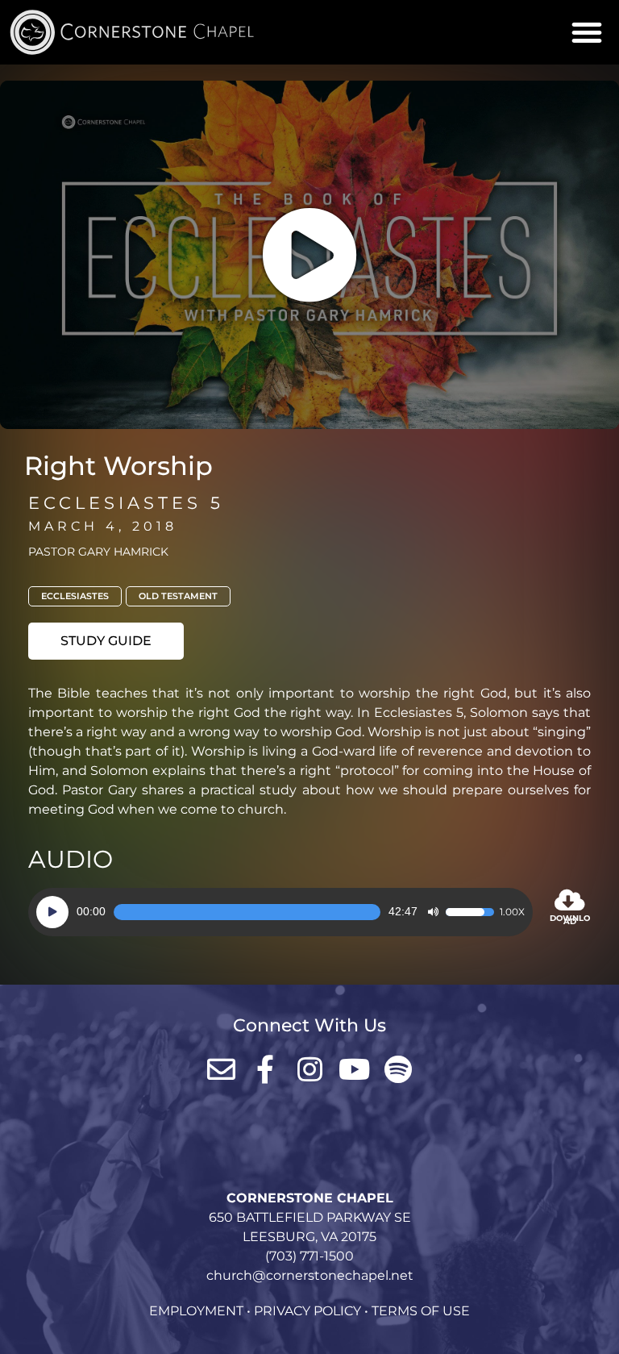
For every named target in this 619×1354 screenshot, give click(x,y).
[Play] (52, 912)
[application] (280, 912)
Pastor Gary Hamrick (98, 551)
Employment (196, 1311)
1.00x (512, 912)
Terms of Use (421, 1311)
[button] (587, 32)
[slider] (247, 912)
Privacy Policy (307, 1311)
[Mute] (433, 912)
